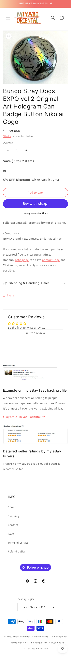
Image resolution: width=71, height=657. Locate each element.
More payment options (35, 213)
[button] (8, 17)
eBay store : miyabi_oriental (22, 417)
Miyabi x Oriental (21, 636)
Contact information (37, 648)
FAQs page (22, 260)
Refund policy (16, 551)
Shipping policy (39, 642)
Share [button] (10, 295)
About (12, 507)
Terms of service (19, 642)
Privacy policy (59, 636)
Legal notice (57, 642)
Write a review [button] (35, 333)
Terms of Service (18, 542)
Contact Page (51, 260)
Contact (13, 525)
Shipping (7, 136)
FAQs (11, 534)
